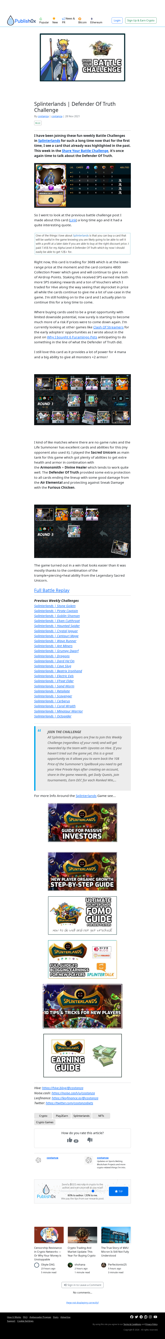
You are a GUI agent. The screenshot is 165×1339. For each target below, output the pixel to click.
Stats (55, 1317)
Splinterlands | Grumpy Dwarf (56, 651)
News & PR (68, 20)
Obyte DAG (48, 1264)
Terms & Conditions (132, 1324)
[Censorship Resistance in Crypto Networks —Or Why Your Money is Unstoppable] (49, 1235)
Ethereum (96, 22)
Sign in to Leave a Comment (84, 1285)
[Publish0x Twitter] (137, 1317)
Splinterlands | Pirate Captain (56, 610)
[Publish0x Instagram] (151, 1317)
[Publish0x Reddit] (146, 1317)
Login (117, 20)
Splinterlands (49, 140)
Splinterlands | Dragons (52, 656)
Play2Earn (62, 1116)
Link (73, 220)
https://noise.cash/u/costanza (73, 1093)
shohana (80, 1264)
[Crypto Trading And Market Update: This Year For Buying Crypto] (82, 1235)
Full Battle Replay (51, 590)
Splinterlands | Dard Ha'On (54, 661)
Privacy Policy (151, 1324)
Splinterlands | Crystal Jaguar (56, 631)
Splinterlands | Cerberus (52, 701)
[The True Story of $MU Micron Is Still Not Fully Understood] (116, 1235)
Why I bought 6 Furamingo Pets (72, 337)
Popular (44, 22)
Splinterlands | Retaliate (52, 691)
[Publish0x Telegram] (141, 1317)
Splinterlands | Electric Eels (54, 676)
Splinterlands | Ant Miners (53, 646)
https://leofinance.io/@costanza (75, 1098)
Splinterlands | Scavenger (53, 696)
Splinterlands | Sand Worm (54, 686)
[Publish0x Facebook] (132, 1317)
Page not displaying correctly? (82, 1302)
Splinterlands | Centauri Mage (56, 636)
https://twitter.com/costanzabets (69, 1103)
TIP (120, 1191)
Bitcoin (82, 22)
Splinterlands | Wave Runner (55, 641)
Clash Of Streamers (108, 327)
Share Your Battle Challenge (85, 150)
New (55, 22)
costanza (43, 116)
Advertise (65, 1317)
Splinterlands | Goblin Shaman (57, 615)
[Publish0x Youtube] (155, 1317)
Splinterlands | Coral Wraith (55, 706)
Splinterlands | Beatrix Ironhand (58, 671)
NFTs (101, 1116)
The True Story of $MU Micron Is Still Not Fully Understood (115, 1251)
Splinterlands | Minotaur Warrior (58, 711)
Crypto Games (44, 1122)
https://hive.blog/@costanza (62, 1088)
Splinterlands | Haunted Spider (57, 625)
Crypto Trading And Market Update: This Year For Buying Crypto (82, 1251)
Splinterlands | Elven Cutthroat (57, 620)
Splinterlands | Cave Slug (52, 666)
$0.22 (37, 123)
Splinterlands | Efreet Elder (54, 681)
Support (11, 1321)
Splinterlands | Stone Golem (55, 605)
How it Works (14, 1317)
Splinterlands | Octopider (52, 716)
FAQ (25, 1317)
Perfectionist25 (117, 1264)
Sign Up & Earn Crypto (141, 20)
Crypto (43, 1116)
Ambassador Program (40, 1317)
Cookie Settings (25, 1321)
